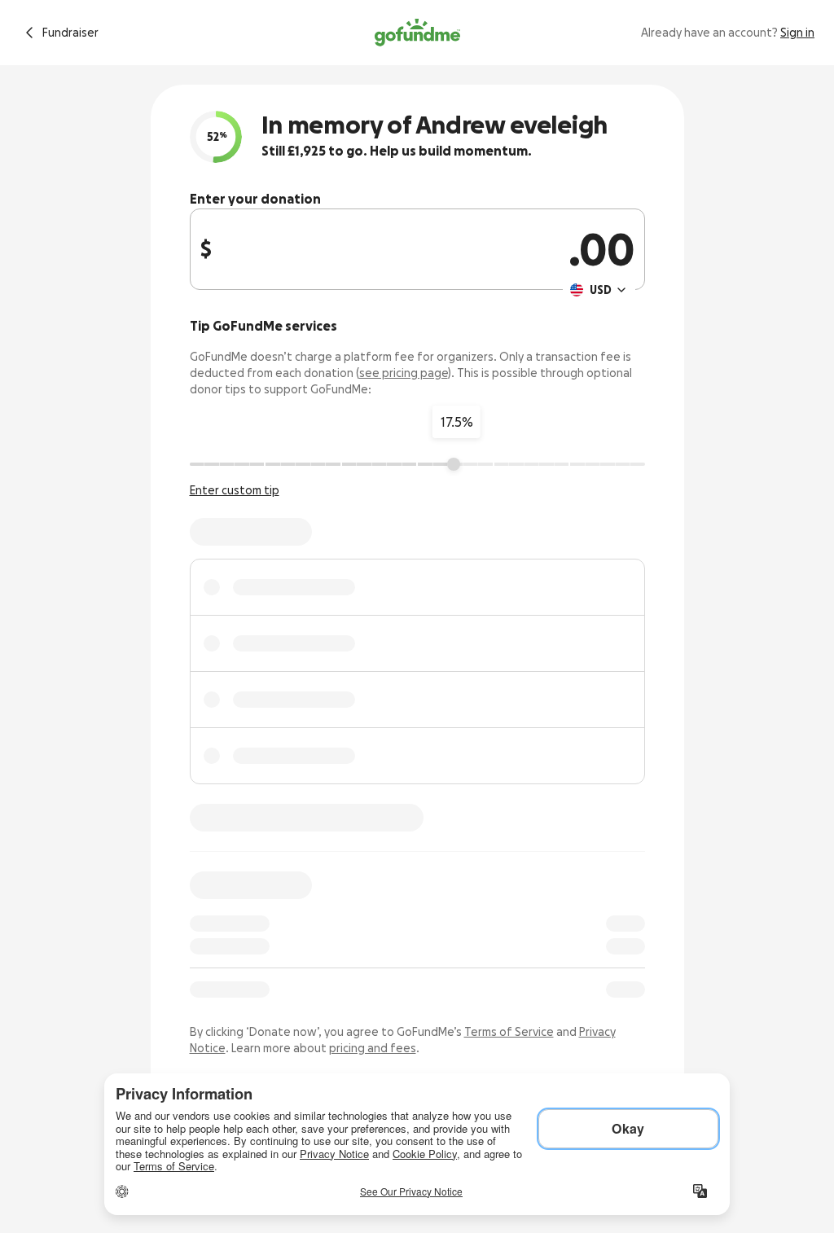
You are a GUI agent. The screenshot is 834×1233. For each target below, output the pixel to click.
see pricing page (403, 373)
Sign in (797, 32)
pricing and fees (372, 1048)
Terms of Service (509, 1031)
